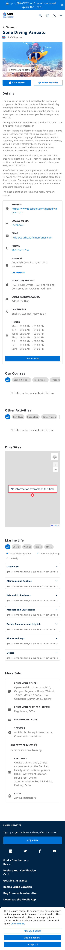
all (7, 546)
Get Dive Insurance (15, 880)
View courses (18, 82)
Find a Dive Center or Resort (16, 862)
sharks (16, 546)
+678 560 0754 (20, 250)
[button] (32, 495)
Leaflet (56, 525)
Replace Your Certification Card (19, 872)
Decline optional (32, 937)
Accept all (32, 944)
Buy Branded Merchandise (19, 893)
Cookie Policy (17, 923)
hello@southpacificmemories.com (32, 237)
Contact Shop (32, 358)
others (48, 546)
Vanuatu (11, 27)
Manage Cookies (32, 930)
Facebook (17, 225)
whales (27, 546)
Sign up (32, 840)
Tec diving (39, 379)
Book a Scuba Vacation (17, 887)
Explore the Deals (31, 7)
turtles (38, 546)
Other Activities (50, 82)
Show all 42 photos (19, 69)
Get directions (18, 272)
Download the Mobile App (19, 899)
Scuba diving (20, 379)
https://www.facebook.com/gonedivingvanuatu (34, 210)
